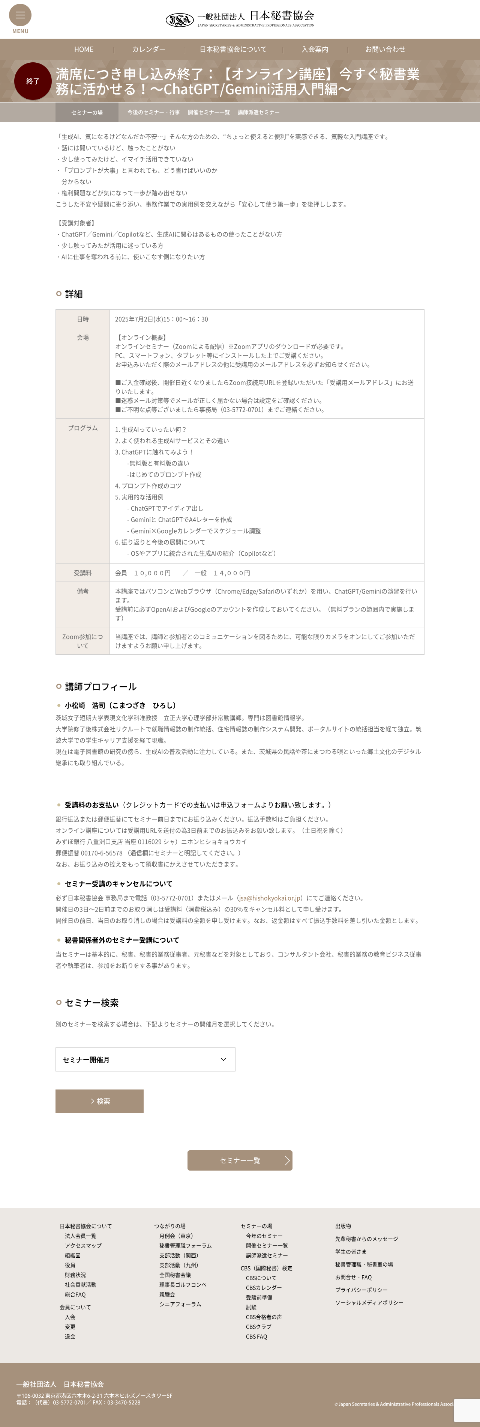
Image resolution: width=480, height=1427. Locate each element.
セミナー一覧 (240, 1160)
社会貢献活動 (80, 1284)
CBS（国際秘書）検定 (266, 1268)
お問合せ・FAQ (353, 1277)
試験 (251, 1307)
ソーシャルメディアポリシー (369, 1302)
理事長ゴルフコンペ (183, 1284)
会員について (75, 1307)
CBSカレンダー (264, 1287)
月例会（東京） (177, 1235)
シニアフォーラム (180, 1304)
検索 (103, 1101)
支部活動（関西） (180, 1255)
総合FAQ (75, 1294)
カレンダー (149, 49)
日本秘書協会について (233, 49)
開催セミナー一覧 (209, 112)
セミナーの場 (87, 112)
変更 (70, 1326)
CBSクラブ (259, 1326)
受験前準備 (259, 1297)
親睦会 (167, 1294)
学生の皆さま (351, 1251)
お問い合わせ (385, 49)
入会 (70, 1316)
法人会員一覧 (80, 1235)
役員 (70, 1265)
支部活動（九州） (180, 1265)
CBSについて (261, 1277)
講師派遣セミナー (259, 112)
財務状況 (75, 1274)
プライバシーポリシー (361, 1289)
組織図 (73, 1255)
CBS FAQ (256, 1336)
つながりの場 (170, 1226)
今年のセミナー (264, 1235)
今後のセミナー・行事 (154, 112)
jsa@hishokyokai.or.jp (269, 897)
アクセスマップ (83, 1245)
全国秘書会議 (175, 1274)
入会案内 (315, 49)
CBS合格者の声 (264, 1316)
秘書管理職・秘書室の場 (364, 1264)
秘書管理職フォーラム (185, 1245)
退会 (70, 1336)
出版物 (343, 1226)
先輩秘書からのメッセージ (366, 1238)
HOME (84, 49)
